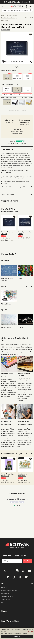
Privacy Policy (5, 593)
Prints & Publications (12, 15)
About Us (4, 587)
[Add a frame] (6, 61)
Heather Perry (5, 475)
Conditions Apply (17, 133)
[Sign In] (27, 6)
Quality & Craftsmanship (9, 590)
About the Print (8, 194)
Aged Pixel (4, 233)
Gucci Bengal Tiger (7, 474)
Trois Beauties (22, 474)
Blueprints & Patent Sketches (8, 18)
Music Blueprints (5, 20)
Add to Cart (17, 636)
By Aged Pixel (5, 29)
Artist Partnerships (7, 596)
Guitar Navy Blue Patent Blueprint (25, 232)
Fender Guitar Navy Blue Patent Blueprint (8, 232)
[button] (7, 77)
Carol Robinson (22, 475)
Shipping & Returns (9, 201)
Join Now (27, 561)
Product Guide (29, 71)
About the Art (7, 149)
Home (2, 15)
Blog (2, 603)
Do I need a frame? (27, 97)
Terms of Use (5, 599)
